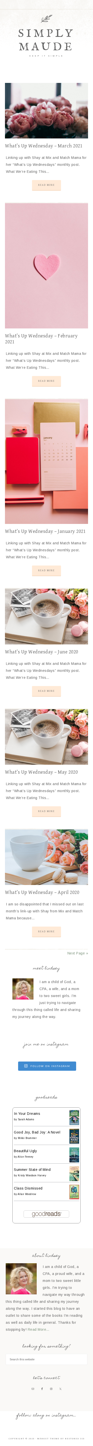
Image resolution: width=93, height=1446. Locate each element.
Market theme (48, 1438)
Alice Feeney (25, 1156)
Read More (46, 185)
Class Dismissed (28, 1188)
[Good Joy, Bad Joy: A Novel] (74, 1142)
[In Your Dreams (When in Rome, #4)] (74, 1124)
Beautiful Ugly (25, 1151)
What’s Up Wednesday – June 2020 (41, 652)
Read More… (39, 1329)
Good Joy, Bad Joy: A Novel (37, 1132)
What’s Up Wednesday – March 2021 (43, 146)
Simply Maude (46, 40)
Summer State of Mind (32, 1170)
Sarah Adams (26, 1119)
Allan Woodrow (27, 1194)
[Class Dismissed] (74, 1198)
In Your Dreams (27, 1114)
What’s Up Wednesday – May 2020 (41, 772)
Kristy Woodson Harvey (32, 1175)
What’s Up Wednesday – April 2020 (42, 892)
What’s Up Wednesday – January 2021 (45, 531)
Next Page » (77, 953)
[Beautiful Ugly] (74, 1161)
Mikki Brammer (27, 1138)
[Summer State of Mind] (74, 1180)
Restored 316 (75, 1438)
